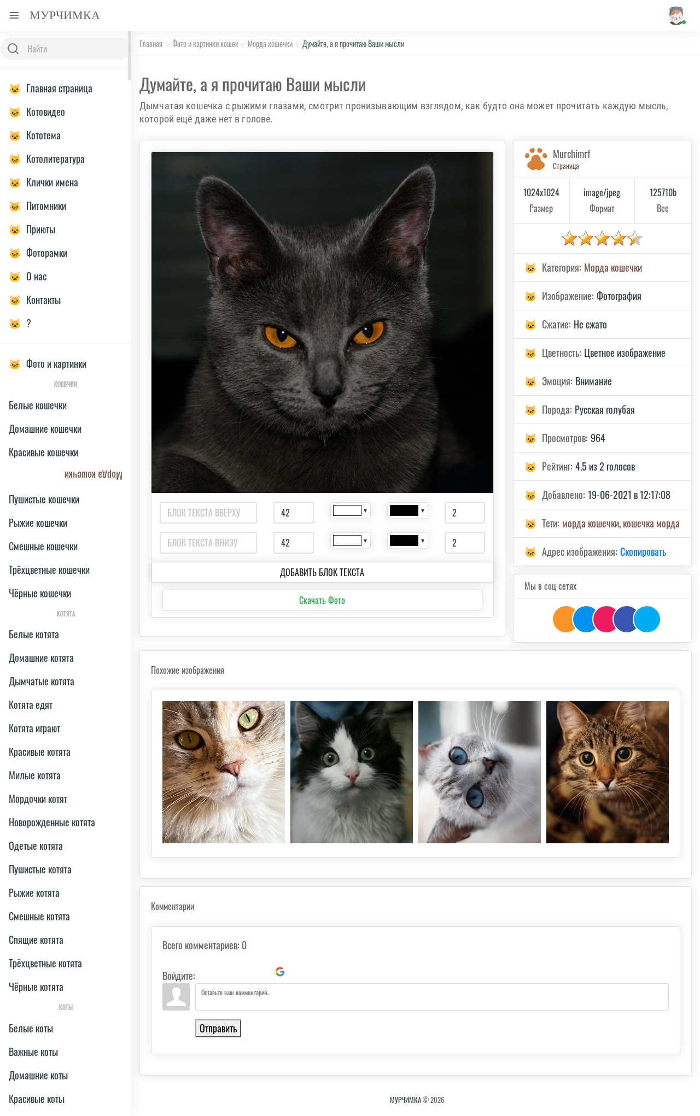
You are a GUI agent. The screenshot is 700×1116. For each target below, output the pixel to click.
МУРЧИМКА (405, 1099)
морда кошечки (590, 523)
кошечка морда (651, 523)
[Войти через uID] (205, 972)
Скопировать (643, 551)
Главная (150, 43)
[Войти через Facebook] (243, 972)
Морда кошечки (270, 43)
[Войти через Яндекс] (261, 972)
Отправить (218, 1028)
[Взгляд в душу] (223, 772)
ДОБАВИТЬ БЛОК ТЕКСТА (322, 572)
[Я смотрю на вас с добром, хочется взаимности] (479, 772)
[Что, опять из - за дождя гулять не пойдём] (607, 772)
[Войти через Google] (280, 972)
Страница (566, 165)
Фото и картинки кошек (205, 43)
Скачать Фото (322, 600)
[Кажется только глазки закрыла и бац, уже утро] (351, 772)
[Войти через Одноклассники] (298, 972)
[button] (675, 15)
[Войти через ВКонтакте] (224, 972)
